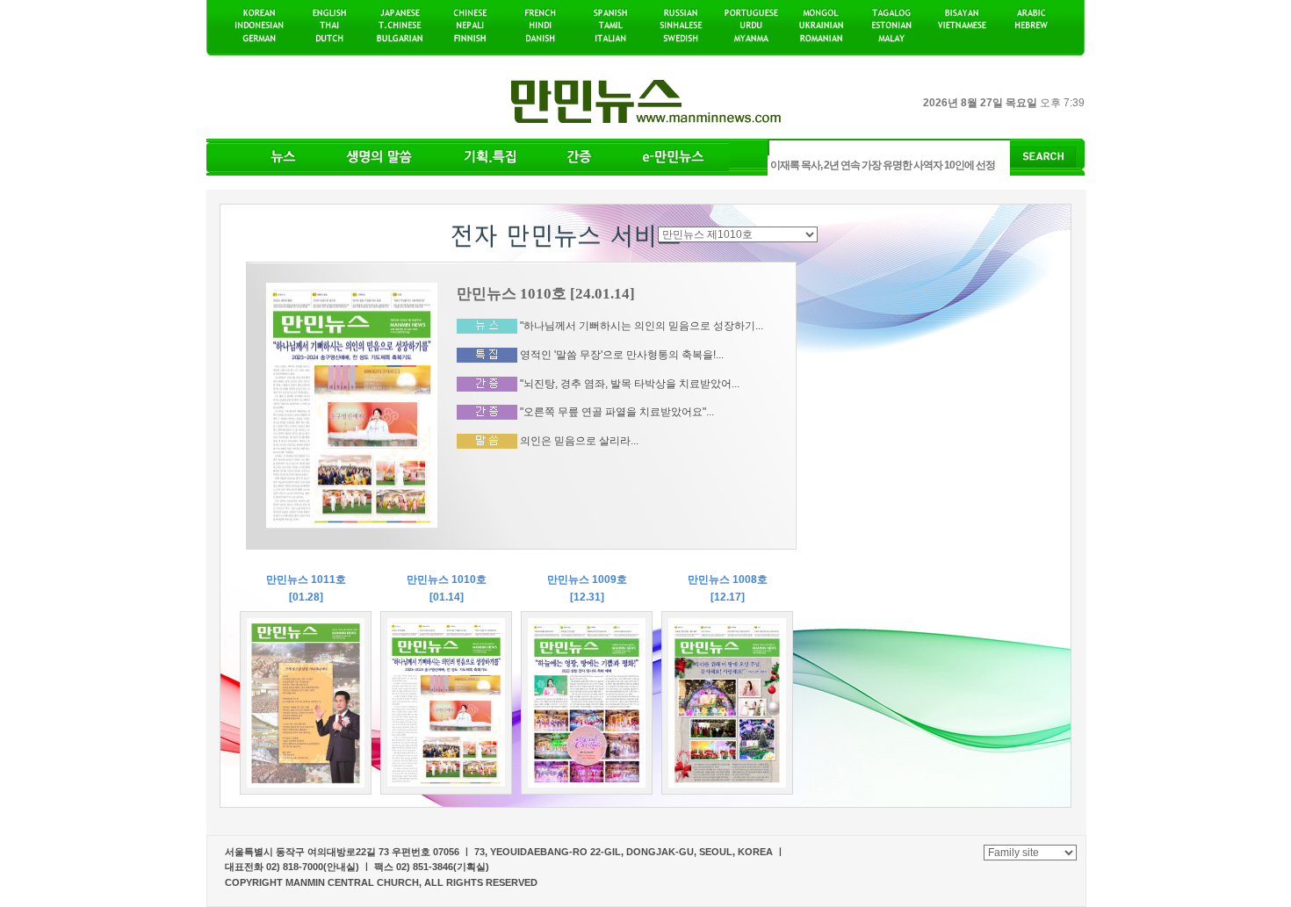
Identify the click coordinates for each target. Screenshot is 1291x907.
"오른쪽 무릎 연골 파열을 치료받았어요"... (617, 412)
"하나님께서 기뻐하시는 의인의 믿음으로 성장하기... (641, 326)
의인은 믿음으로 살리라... (579, 441)
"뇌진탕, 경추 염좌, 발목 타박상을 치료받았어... (629, 383)
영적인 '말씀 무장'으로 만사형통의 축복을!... (622, 355)
